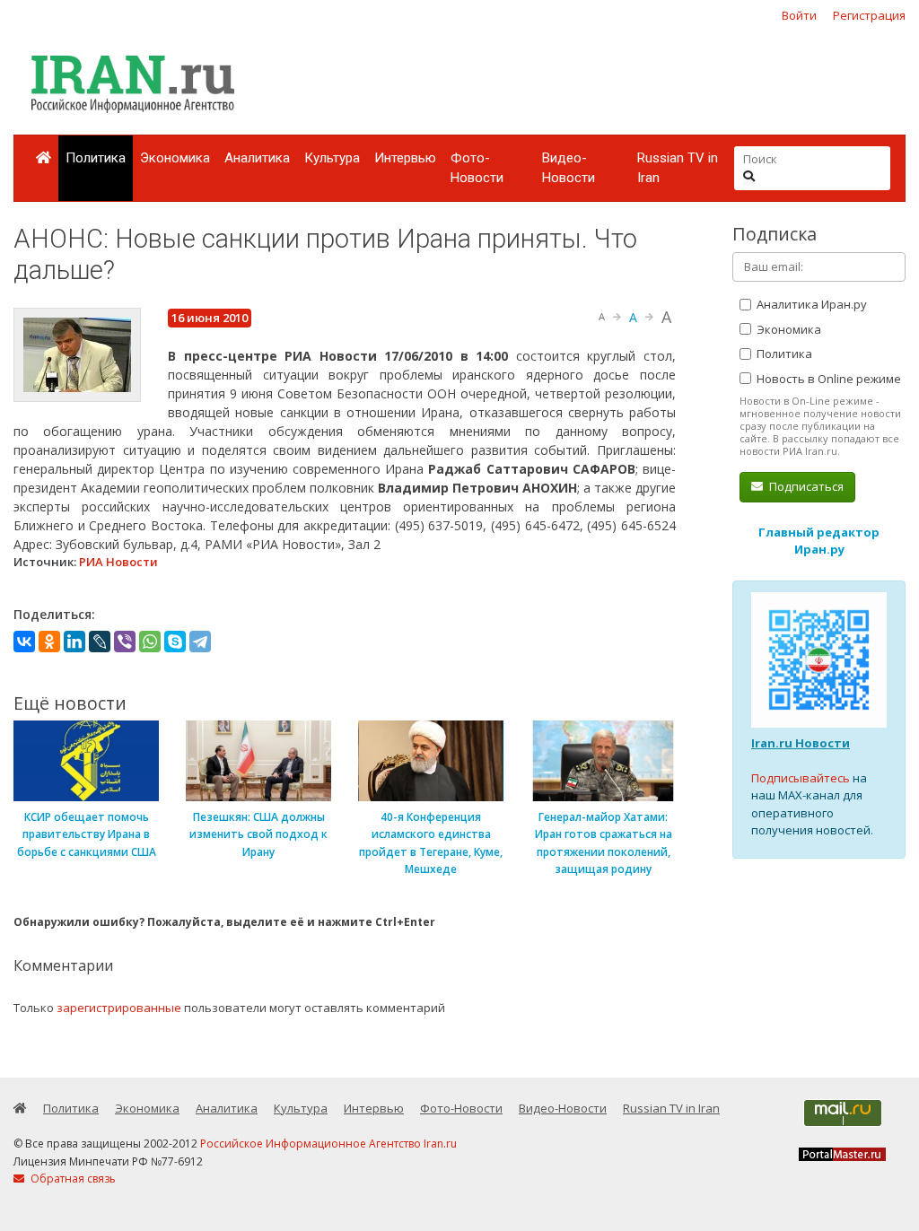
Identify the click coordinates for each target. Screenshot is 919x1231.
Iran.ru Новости (800, 743)
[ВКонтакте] (24, 641)
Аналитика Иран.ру (810, 304)
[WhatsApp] (150, 641)
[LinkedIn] (74, 641)
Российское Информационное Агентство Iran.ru (328, 1143)
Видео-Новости (568, 168)
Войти (799, 15)
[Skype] (175, 641)
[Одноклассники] (49, 641)
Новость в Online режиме (827, 379)
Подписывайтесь (800, 778)
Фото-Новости (477, 168)
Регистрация (869, 15)
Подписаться (805, 486)
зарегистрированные (119, 1008)
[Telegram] (200, 641)
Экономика (175, 158)
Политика (96, 158)
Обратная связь (72, 1178)
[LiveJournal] (99, 641)
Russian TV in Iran (677, 168)
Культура (332, 158)
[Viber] (125, 641)
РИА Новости (118, 562)
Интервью (405, 158)
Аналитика (257, 158)
